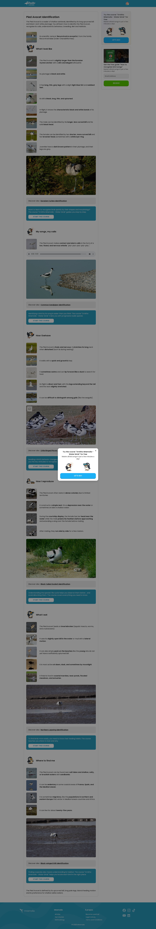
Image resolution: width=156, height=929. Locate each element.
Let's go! (78, 476)
